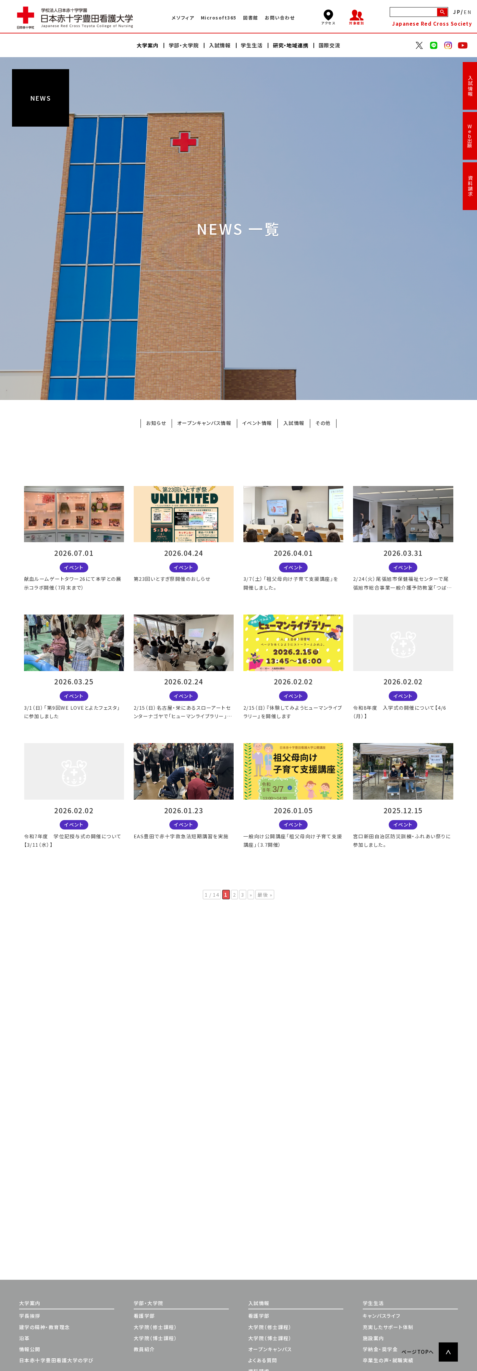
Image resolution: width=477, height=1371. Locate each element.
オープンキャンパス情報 (204, 423)
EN (468, 11)
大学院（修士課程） (155, 1327)
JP (457, 11)
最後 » (264, 894)
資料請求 (470, 186)
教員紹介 (144, 1349)
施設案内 (373, 1338)
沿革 (24, 1338)
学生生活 (373, 1303)
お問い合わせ (280, 17)
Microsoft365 (219, 17)
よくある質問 (262, 1360)
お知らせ (156, 423)
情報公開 (30, 1349)
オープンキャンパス (270, 1349)
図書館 (250, 17)
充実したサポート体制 (388, 1327)
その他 (323, 423)
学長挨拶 (30, 1315)
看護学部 (144, 1315)
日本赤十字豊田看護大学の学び (56, 1360)
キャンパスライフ (382, 1315)
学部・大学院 (149, 1303)
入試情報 (470, 86)
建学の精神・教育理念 (44, 1327)
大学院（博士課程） (155, 1338)
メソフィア (183, 17)
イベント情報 (257, 423)
